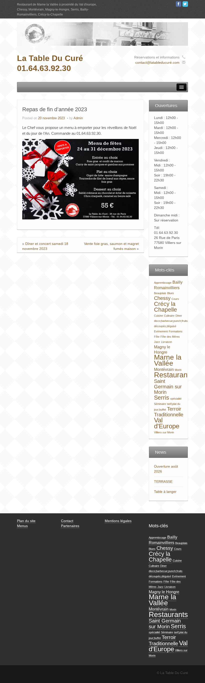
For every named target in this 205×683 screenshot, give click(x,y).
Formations (175, 331)
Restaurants (173, 375)
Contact (67, 521)
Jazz (157, 341)
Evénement (161, 331)
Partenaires (70, 526)
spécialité (176, 398)
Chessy (162, 298)
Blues (170, 293)
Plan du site (26, 521)
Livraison (166, 341)
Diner (179, 315)
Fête (157, 336)
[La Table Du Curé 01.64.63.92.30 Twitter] (185, 4)
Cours (175, 298)
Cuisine (158, 315)
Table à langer (165, 492)
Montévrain (164, 369)
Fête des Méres (170, 336)
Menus (22, 526)
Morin (178, 369)
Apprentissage (163, 282)
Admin (78, 118)
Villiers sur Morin (164, 432)
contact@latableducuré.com (157, 62)
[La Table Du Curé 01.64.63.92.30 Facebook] (178, 4)
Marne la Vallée (168, 360)
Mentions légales (118, 521)
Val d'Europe (166, 423)
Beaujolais (160, 293)
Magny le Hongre (164, 592)
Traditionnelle (168, 414)
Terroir (174, 409)
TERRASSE (163, 482)
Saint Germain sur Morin (168, 386)
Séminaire (160, 403)
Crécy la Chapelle (165, 307)
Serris (161, 397)
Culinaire (169, 315)
